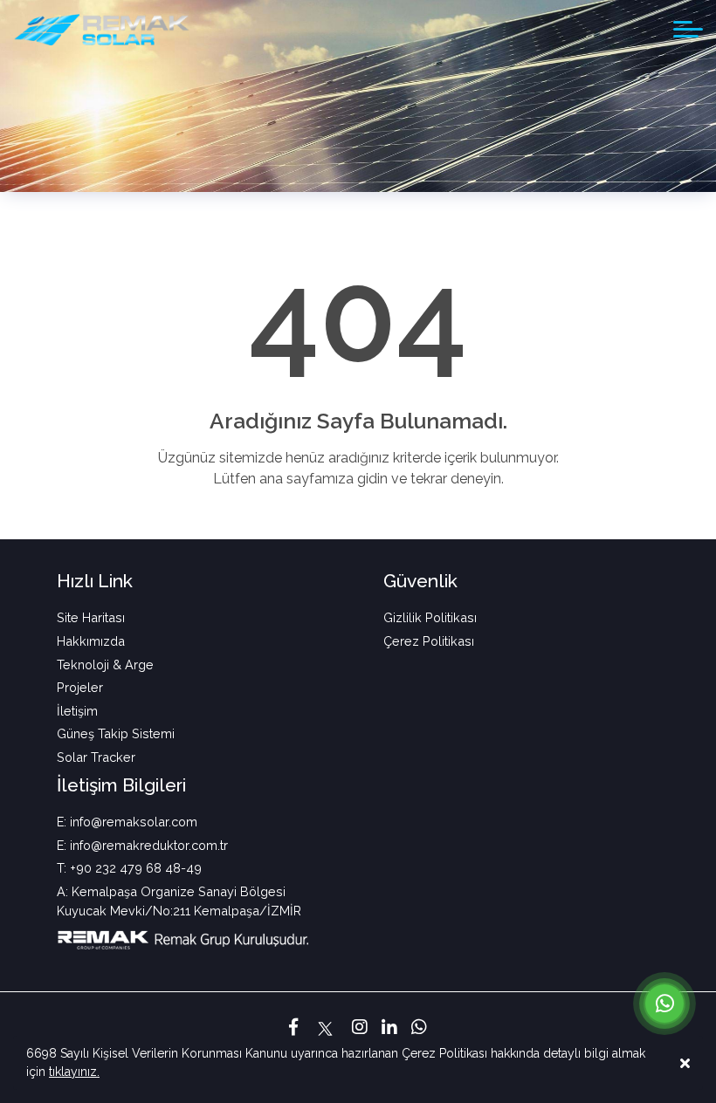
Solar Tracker (96, 757)
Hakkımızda (91, 641)
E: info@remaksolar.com (127, 821)
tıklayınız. (74, 1072)
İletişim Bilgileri (121, 785)
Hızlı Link (95, 581)
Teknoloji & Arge (105, 664)
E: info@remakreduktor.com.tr (142, 845)
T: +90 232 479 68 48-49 (129, 867)
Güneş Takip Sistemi (116, 733)
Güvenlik (420, 581)
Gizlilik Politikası (430, 617)
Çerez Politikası (428, 641)
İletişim (77, 710)
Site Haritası (91, 617)
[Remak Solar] (101, 29)
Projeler (80, 687)
